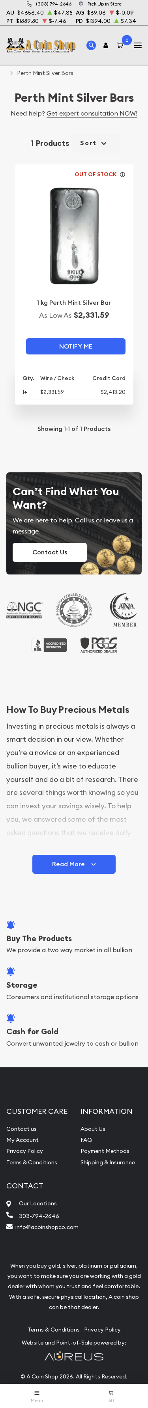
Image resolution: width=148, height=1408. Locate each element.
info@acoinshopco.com (47, 1227)
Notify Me (75, 346)
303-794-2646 (39, 1216)
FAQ (86, 1139)
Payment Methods (105, 1150)
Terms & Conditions (31, 1162)
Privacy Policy (24, 1150)
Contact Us (49, 552)
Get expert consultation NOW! (92, 113)
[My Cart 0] (121, 45)
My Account (22, 1139)
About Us (93, 1128)
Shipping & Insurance (108, 1162)
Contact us (21, 1128)
